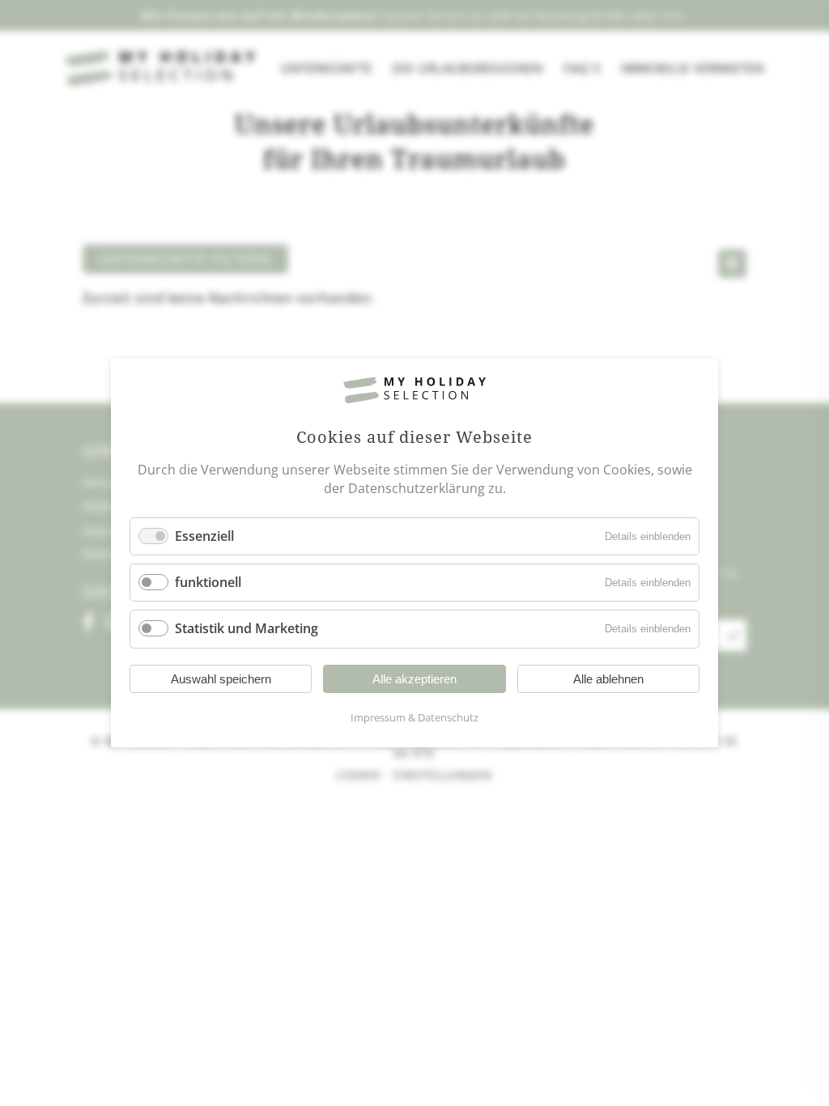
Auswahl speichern (221, 679)
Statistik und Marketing (246, 629)
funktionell (208, 582)
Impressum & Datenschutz (414, 717)
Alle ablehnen (608, 679)
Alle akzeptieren (414, 679)
